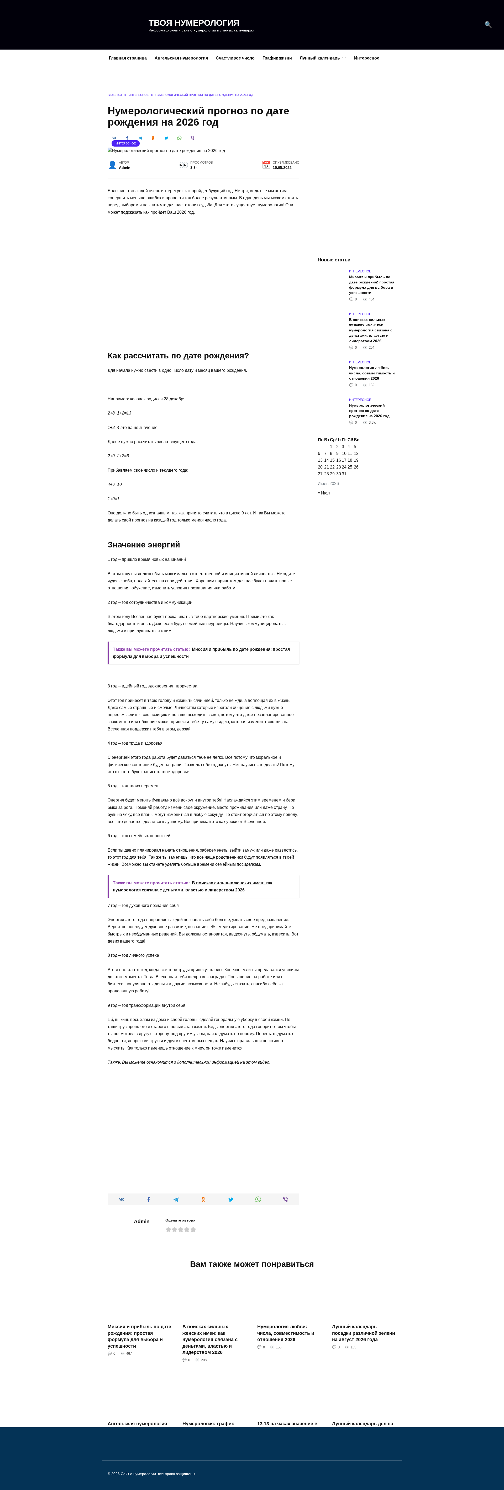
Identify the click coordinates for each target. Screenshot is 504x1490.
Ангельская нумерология (181, 58)
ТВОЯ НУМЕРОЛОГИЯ (194, 22)
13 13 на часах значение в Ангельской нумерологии (287, 1427)
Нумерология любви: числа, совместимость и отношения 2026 (372, 373)
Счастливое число (235, 58)
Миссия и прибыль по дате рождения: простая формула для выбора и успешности (371, 285)
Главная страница (128, 58)
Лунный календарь (320, 58)
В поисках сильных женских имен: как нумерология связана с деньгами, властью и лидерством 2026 (370, 330)
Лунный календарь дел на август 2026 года (362, 1427)
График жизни (277, 58)
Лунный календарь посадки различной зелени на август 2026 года (363, 1333)
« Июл (324, 493)
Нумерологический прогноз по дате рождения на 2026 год (369, 410)
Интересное (366, 58)
